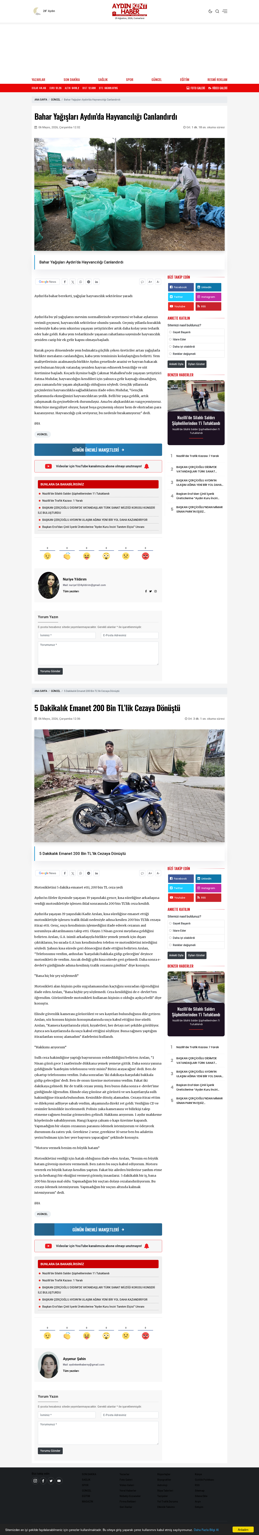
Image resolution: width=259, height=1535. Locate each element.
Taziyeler (162, 1496)
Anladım (243, 1529)
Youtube (179, 306)
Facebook (180, 287)
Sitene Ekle (201, 1496)
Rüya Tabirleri (165, 1490)
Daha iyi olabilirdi (184, 346)
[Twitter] (51, 1480)
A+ (150, 282)
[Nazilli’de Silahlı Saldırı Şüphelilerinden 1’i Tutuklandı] (196, 396)
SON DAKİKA (72, 79)
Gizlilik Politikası (204, 1479)
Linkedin (206, 287)
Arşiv (198, 1501)
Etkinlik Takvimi (166, 1507)
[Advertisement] (129, 49)
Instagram (208, 297)
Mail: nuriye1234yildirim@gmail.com (84, 585)
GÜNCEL (157, 79)
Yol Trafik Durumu (167, 1501)
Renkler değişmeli (184, 354)
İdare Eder (179, 339)
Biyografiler (164, 1479)
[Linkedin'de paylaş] (96, 282)
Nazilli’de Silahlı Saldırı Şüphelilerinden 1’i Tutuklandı (75, 493)
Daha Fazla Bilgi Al (206, 1529)
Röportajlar (164, 1474)
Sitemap (199, 1490)
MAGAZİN (87, 1501)
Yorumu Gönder (50, 671)
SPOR (129, 79)
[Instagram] (155, 591)
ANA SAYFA (41, 99)
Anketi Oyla (176, 364)
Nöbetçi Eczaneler (130, 1496)
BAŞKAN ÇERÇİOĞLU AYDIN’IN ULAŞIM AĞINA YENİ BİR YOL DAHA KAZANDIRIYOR (94, 520)
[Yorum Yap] (142, 282)
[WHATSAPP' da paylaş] (81, 282)
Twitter (178, 297)
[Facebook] (43, 1480)
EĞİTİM (184, 79)
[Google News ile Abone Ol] (47, 282)
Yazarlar (125, 1474)
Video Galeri (127, 1485)
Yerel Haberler (128, 1490)
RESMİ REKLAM (217, 79)
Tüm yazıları (71, 591)
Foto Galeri (126, 1479)
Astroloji (162, 1485)
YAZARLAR (38, 79)
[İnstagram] (35, 1480)
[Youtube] (59, 1480)
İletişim (199, 1507)
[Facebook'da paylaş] (65, 282)
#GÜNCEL (42, 434)
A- (158, 282)
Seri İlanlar (126, 1507)
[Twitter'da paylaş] (73, 282)
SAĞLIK (103, 79)
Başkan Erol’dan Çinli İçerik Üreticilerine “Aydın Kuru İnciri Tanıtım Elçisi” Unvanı (93, 527)
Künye (198, 1474)
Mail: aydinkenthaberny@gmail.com (83, 1364)
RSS (203, 306)
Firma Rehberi (128, 1501)
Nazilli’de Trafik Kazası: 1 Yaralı (62, 500)
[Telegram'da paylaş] (88, 282)
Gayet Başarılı (181, 332)
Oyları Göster (196, 364)
